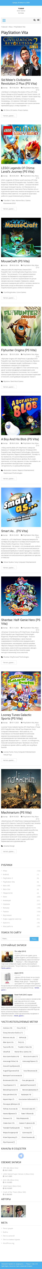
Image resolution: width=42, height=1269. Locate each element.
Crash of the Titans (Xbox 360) (14, 1192)
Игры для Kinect (10, 1095)
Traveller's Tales (9, 200)
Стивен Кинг (8, 1123)
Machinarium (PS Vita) (16, 812)
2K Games (14, 110)
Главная (4, 27)
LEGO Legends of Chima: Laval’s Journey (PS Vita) (18, 169)
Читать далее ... (9, 116)
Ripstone (7, 381)
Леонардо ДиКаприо (11, 1104)
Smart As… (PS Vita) (14, 531)
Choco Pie (21, 1028)
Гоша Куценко (9, 1085)
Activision (7, 1028)
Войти (5, 1232)
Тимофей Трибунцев (11, 1128)
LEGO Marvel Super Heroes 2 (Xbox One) (18, 1174)
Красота (6, 923)
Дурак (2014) (18, 973)
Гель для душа (28, 1080)
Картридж (26, 1095)
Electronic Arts (8, 1038)
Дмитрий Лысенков (28, 1085)
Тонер (27, 1128)
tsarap (5, 88)
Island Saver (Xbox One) (12, 1186)
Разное (6, 911)
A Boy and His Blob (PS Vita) (20, 439)
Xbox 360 (6, 885)
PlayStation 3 (8, 878)
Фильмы (6, 908)
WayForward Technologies (13, 473)
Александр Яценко (30, 1061)
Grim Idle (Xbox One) (11, 1180)
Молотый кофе (28, 1109)
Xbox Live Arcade (30, 1057)
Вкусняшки (7, 915)
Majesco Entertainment (26, 470)
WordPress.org (8, 1243)
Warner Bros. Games (23, 200)
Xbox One (6, 889)
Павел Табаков (27, 1114)
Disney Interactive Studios (13, 1033)
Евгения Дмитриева (30, 1090)
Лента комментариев (11, 1239)
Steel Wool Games (16, 381)
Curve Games (21, 292)
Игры (11, 27)
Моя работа (8, 926)
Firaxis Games (23, 110)
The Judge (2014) (20, 951)
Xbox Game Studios (11, 1057)
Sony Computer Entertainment (25, 562)
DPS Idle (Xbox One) (10, 1168)
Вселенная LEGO (10, 203)
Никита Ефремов (10, 1114)
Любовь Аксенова (10, 1109)
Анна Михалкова (30, 1071)
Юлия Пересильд (10, 1137)
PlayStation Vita (28, 88)
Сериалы (6, 904)
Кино (5, 897)
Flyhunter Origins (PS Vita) (19, 350)
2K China (7, 110)
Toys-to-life (8, 1047)
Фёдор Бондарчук (10, 1133)
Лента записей (8, 1236)
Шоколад (27, 1133)
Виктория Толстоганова (12, 1076)
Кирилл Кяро (8, 1099)
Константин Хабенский (28, 1099)
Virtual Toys (8, 754)
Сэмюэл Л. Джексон (27, 1123)
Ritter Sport (8, 1042)
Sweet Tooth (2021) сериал (23, 995)
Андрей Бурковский (11, 1071)
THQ (21, 1042)
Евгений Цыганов (10, 1090)
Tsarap (21, 8)
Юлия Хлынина (28, 1137)
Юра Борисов (9, 1142)
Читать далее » (6, 968)
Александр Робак (10, 1061)
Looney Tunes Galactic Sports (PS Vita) (16, 716)
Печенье (7, 1118)
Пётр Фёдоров (22, 1118)
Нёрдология (7, 893)
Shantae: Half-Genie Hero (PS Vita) (20, 621)
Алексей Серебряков (11, 1066)
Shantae (7, 657)
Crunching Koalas (10, 292)
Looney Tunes (9, 752)
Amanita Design (9, 846)
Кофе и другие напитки (12, 919)
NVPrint (22, 1038)
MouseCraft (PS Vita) (15, 261)
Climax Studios (9, 562)
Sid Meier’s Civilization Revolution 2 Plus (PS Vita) (19, 81)
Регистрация (8, 1228)
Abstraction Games (10, 470)
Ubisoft (6, 1052)
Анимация (7, 900)
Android (6, 874)
